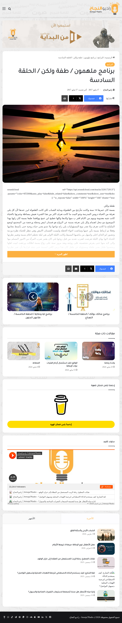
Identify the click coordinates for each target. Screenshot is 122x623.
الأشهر (31, 518)
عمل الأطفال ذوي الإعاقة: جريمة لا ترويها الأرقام (73, 545)
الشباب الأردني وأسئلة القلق (82, 531)
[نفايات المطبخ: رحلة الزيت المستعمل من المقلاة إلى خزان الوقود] (106, 563)
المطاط (36, 363)
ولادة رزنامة (110, 363)
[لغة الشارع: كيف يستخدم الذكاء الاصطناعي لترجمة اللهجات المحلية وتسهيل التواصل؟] (106, 579)
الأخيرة (90, 518)
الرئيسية (109, 57)
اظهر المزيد (62, 254)
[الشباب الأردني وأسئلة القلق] (106, 535)
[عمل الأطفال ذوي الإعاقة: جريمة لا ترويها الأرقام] (106, 549)
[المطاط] (23, 351)
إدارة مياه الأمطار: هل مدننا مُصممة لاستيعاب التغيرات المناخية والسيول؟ (61, 592)
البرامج (101, 57)
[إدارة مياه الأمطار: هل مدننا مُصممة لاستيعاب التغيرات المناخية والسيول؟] (106, 596)
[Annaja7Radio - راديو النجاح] (104, 8)
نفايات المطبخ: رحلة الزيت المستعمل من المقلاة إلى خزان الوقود (66, 559)
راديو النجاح (107, 90)
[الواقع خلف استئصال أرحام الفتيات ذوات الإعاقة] (61, 351)
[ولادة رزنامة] (98, 351)
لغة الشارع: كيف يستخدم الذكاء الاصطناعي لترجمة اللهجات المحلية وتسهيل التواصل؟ (56, 573)
